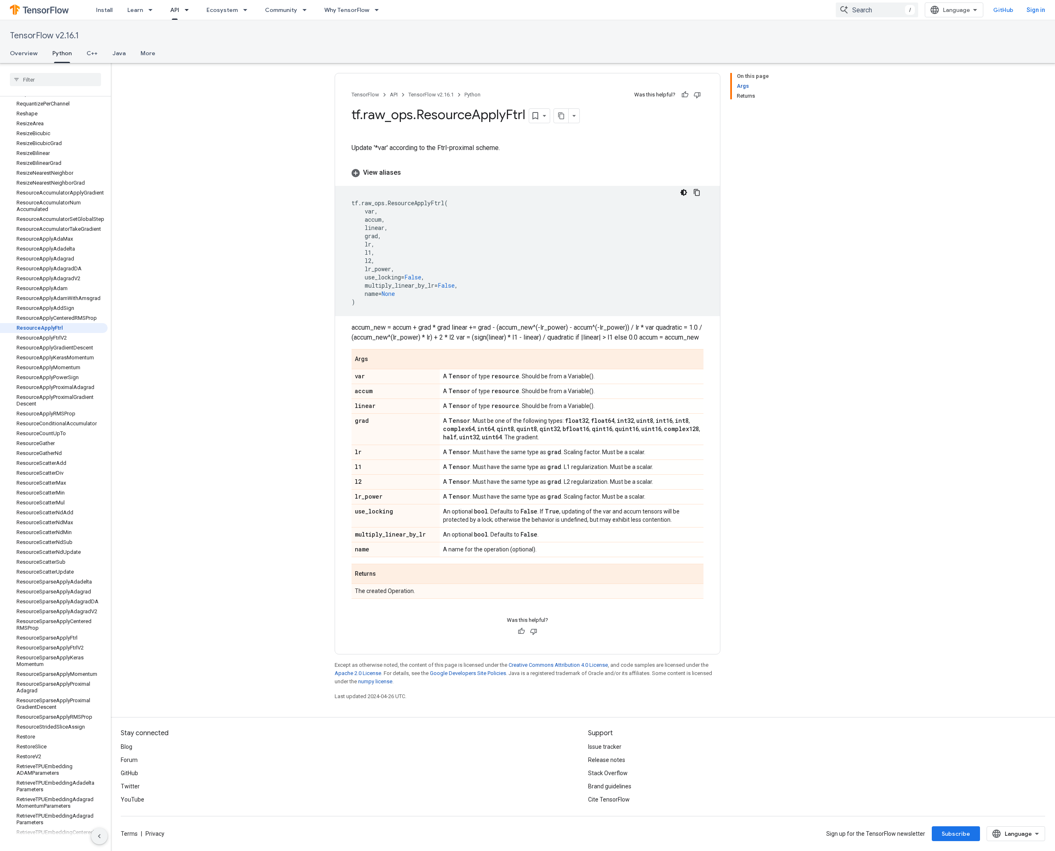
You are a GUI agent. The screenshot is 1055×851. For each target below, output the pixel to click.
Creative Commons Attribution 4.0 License (558, 665)
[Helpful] (685, 95)
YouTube (132, 799)
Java (119, 53)
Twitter (130, 786)
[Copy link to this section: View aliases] (409, 173)
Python (62, 53)
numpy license (375, 681)
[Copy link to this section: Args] (376, 360)
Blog (126, 746)
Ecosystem (222, 10)
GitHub (1003, 10)
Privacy (154, 833)
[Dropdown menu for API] (189, 10)
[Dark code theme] (683, 192)
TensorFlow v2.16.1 (44, 35)
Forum (129, 760)
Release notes (606, 760)
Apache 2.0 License (358, 673)
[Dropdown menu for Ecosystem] (248, 10)
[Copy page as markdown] (561, 116)
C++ (92, 53)
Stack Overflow (608, 773)
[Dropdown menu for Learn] (153, 10)
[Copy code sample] (696, 192)
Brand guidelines (609, 786)
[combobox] (877, 9)
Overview (24, 53)
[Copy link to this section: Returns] (384, 574)
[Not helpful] (697, 95)
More (148, 53)
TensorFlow (365, 94)
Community (281, 10)
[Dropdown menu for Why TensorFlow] (379, 10)
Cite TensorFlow (609, 799)
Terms (129, 833)
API (174, 10)
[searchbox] (55, 79)
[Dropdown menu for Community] (307, 10)
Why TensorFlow (346, 10)
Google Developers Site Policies (468, 673)
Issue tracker (604, 746)
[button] (527, 173)
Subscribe (956, 833)
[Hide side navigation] (99, 836)
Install (104, 10)
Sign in (1036, 10)
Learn (135, 10)
